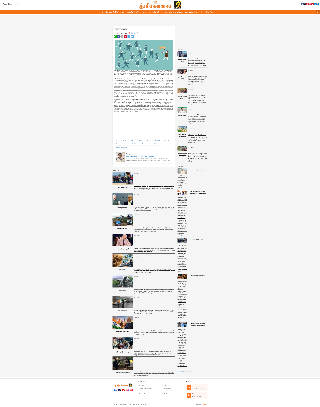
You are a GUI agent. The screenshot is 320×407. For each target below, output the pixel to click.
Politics (126, 144)
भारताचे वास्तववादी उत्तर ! (182, 60)
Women (118, 144)
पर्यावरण (126, 12)
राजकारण (121, 12)
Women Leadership (121, 147)
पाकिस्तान (133, 140)
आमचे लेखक (147, 12)
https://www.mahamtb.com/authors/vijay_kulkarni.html (140, 156)
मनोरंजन (166, 12)
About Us (166, 385)
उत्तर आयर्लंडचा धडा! (122, 311)
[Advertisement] (152, 19)
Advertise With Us (169, 391)
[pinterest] (307, 4)
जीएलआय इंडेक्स (156, 140)
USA (142, 144)
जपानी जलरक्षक (122, 290)
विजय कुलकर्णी (134, 33)
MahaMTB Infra (188, 12)
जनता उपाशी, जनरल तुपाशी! (122, 249)
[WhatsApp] (115, 36)
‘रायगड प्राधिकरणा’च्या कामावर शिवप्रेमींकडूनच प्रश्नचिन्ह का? (198, 324)
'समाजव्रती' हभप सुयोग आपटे (197, 170)
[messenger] (312, 4)
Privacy (141, 385)
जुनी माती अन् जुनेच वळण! (182, 78)
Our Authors (167, 388)
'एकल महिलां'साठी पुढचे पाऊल (197, 275)
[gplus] (310, 4)
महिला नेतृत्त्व (166, 140)
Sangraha (205, 404)
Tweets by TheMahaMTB (184, 371)
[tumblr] (315, 4)
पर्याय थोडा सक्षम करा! (182, 115)
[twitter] (305, 4)
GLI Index (157, 144)
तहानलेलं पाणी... (122, 269)
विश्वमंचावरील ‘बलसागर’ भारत (122, 331)
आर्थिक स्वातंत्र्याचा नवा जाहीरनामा (182, 135)
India (149, 144)
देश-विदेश (115, 12)
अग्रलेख (131, 12)
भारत (148, 140)
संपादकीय (136, 12)
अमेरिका (140, 140)
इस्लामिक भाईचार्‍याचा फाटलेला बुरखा (182, 155)
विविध (170, 12)
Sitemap (142, 391)
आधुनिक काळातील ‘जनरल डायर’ (122, 352)
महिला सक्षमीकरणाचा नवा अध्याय (182, 97)
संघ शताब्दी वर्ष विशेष (199, 12)
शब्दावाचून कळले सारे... (123, 208)
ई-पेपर (161, 12)
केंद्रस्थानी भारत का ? (123, 187)
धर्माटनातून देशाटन (209, 12)
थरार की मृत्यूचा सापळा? (122, 228)
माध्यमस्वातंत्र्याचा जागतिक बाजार (123, 372)
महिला (117, 140)
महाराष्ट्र (110, 12)
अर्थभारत (142, 12)
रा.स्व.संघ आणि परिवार (177, 12)
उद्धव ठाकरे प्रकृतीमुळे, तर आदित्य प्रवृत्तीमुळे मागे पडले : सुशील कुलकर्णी (198, 192)
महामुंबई (106, 12)
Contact (166, 394)
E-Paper (4, 4)
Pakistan (134, 144)
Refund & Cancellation (146, 394)
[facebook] (302, 4)
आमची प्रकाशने (155, 12)
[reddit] (317, 4)
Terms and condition (145, 388)
